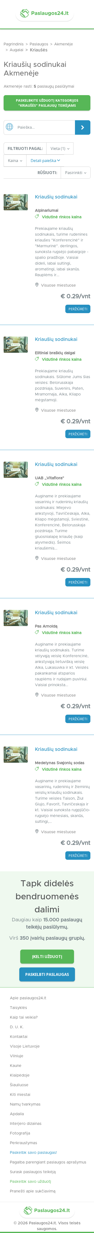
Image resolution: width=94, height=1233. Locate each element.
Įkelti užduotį (47, 956)
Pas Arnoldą (46, 626)
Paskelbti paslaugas (47, 974)
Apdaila (17, 1114)
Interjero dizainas (25, 1124)
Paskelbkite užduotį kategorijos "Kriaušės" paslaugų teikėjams (47, 103)
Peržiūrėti (77, 309)
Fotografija (20, 1133)
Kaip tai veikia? (24, 1017)
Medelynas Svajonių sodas (59, 763)
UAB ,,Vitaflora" (49, 478)
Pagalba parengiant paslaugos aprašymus (48, 1162)
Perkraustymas (23, 1143)
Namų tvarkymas (25, 1104)
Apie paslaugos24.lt (28, 998)
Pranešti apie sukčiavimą (32, 1191)
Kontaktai (18, 1037)
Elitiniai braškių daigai (55, 353)
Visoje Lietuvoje (25, 1046)
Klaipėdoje (20, 1075)
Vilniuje (16, 1056)
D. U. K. (17, 1027)
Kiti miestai (20, 1095)
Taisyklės (18, 1008)
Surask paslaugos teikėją (33, 1172)
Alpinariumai (46, 210)
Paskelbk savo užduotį (30, 1182)
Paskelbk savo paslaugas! (33, 1153)
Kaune (15, 1066)
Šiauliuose (19, 1085)
